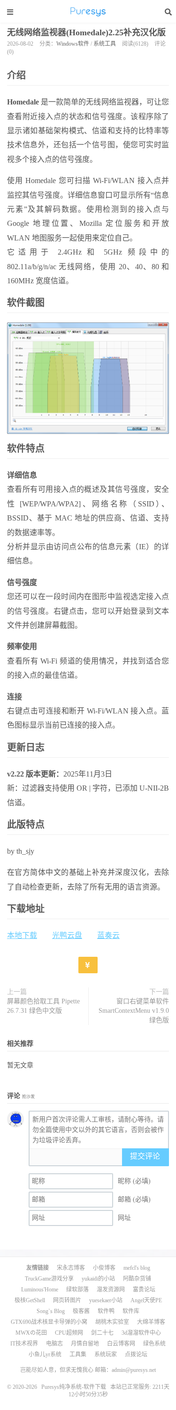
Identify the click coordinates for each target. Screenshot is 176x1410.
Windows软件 (72, 43)
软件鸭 (106, 1311)
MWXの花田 (31, 1333)
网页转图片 (67, 1300)
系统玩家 (105, 1354)
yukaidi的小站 (98, 1278)
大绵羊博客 (151, 1322)
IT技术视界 (24, 1343)
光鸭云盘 (67, 935)
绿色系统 (154, 1343)
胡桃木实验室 (112, 1322)
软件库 (130, 1311)
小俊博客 (104, 1268)
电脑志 (54, 1343)
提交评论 (145, 1156)
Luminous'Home (39, 1289)
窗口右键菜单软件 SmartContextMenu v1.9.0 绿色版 (134, 1011)
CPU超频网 (69, 1333)
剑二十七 (102, 1333)
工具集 (77, 1354)
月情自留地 (85, 1343)
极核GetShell (30, 1300)
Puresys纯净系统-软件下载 (88, 11)
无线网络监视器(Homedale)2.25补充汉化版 (86, 32)
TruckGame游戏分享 (49, 1278)
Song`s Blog (51, 1311)
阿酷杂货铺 (137, 1278)
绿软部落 (77, 1289)
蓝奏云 (108, 935)
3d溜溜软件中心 (141, 1333)
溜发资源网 (111, 1289)
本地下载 (22, 935)
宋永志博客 (71, 1268)
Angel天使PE (146, 1300)
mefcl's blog (136, 1268)
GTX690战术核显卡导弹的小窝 (49, 1322)
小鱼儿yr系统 (45, 1354)
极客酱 (81, 1311)
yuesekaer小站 (105, 1300)
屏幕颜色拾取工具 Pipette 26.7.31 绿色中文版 (43, 1006)
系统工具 (104, 43)
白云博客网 (121, 1343)
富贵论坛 (144, 1289)
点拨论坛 (136, 1354)
